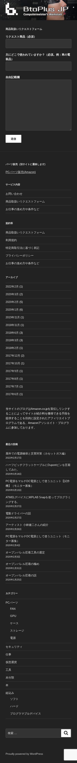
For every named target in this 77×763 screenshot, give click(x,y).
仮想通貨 (11, 662)
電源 (13, 637)
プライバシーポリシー (20, 255)
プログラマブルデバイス (25, 713)
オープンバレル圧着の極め (22, 563)
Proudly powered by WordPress (24, 753)
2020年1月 (12, 309)
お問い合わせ (14, 193)
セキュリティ (14, 646)
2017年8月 (12, 378)
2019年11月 (13, 317)
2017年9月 (12, 371)
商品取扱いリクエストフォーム (25, 201)
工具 (8, 669)
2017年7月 (12, 386)
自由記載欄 (13, 77)
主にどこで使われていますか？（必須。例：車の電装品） (38, 57)
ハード (14, 706)
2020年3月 (12, 294)
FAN (13, 608)
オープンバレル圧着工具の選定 (25, 552)
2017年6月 (12, 394)
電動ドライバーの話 (18, 513)
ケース (14, 623)
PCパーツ (12, 602)
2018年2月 (12, 347)
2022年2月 (12, 286)
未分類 (10, 677)
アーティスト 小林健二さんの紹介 (27, 524)
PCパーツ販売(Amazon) (21, 172)
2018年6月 (12, 332)
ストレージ (17, 630)
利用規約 (11, 240)
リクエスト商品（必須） (21, 36)
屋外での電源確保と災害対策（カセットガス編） (36, 453)
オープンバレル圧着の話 (21, 575)
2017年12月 (13, 355)
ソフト (14, 698)
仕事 (8, 654)
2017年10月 (13, 363)
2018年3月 (12, 340)
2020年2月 (12, 301)
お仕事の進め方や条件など (22, 209)
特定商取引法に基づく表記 (22, 247)
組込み (10, 692)
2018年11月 (13, 325)
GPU (13, 615)
